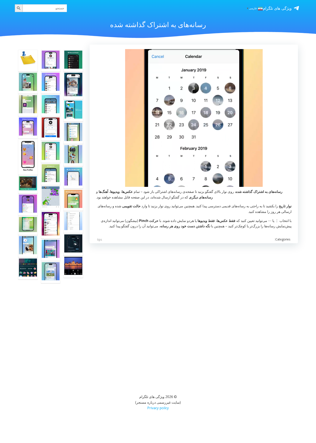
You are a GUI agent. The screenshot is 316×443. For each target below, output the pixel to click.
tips (99, 239)
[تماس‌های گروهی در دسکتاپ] (28, 184)
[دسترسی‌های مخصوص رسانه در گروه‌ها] (28, 128)
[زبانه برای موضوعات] (28, 61)
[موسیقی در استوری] (28, 269)
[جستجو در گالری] (28, 246)
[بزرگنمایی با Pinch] (73, 111)
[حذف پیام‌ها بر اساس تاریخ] (73, 200)
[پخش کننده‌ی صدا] (73, 133)
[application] (194, 118)
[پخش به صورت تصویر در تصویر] (73, 61)
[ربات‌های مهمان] (51, 272)
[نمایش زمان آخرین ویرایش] (28, 225)
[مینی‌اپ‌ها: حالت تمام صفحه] (51, 129)
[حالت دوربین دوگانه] (51, 105)
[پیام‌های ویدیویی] (73, 155)
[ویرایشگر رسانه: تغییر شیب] (73, 267)
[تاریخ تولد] (51, 61)
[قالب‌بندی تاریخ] (73, 244)
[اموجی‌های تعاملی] (28, 105)
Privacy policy (158, 408)
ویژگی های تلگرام (277, 8)
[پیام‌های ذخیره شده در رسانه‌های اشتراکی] (73, 85)
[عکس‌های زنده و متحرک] (28, 83)
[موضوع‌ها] (51, 174)
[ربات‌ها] (51, 250)
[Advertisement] (169, 313)
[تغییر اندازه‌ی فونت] (73, 222)
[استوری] (51, 83)
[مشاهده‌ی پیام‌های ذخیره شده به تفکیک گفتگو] (51, 225)
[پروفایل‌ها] (28, 157)
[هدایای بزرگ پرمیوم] (28, 205)
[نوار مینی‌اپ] (51, 152)
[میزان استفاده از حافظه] (73, 177)
